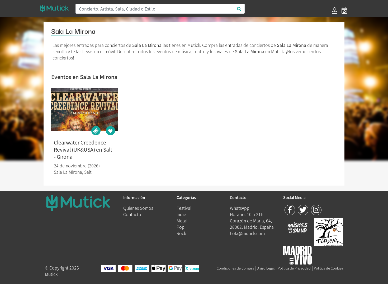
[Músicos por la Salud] (297, 228)
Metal (182, 220)
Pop (180, 227)
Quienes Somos (138, 208)
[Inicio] (54, 8)
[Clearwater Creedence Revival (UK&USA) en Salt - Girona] (84, 109)
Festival (184, 208)
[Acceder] (334, 10)
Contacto (132, 214)
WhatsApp (239, 208)
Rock (181, 233)
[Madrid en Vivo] (328, 231)
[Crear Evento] (344, 10)
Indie (181, 214)
